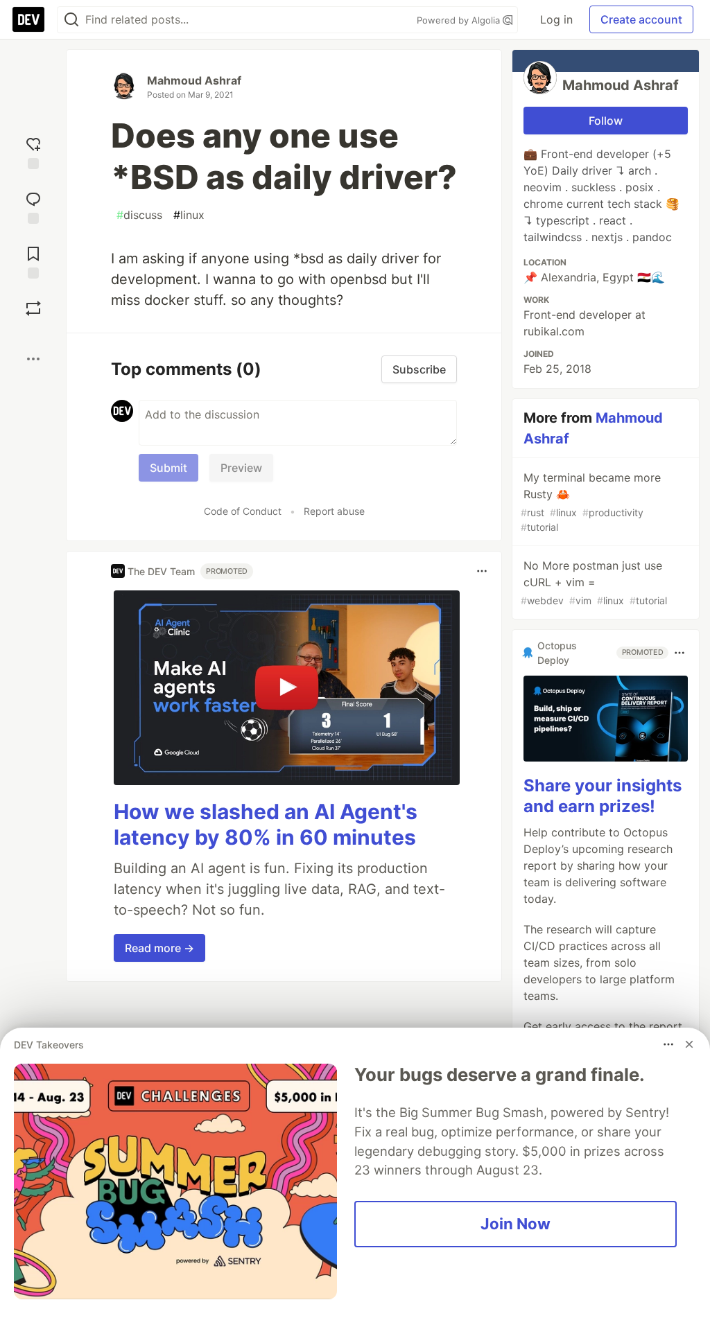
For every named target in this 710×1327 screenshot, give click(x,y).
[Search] (71, 20)
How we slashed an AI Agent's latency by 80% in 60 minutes (265, 824)
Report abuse (334, 511)
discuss (139, 215)
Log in (556, 19)
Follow (606, 121)
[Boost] (33, 308)
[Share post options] (33, 359)
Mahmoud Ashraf (194, 80)
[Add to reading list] (33, 261)
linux (189, 215)
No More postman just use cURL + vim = (594, 582)
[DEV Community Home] (28, 19)
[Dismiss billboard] (689, 1044)
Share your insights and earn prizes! (602, 795)
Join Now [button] (515, 1224)
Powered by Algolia (460, 20)
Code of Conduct (243, 511)
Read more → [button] (159, 948)
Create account (641, 19)
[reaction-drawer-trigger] (33, 151)
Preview (241, 468)
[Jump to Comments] (33, 206)
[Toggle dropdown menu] (482, 571)
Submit (168, 468)
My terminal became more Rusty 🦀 (591, 502)
